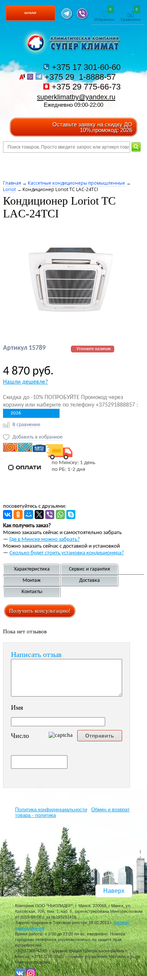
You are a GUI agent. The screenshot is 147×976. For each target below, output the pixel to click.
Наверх (113, 891)
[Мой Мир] (28, 514)
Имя (17, 707)
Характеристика (32, 569)
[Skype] (70, 514)
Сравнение (131, 14)
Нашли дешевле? (25, 382)
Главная (12, 183)
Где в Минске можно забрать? (44, 539)
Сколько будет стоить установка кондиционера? (66, 553)
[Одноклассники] (18, 514)
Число (20, 735)
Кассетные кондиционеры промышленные (76, 183)
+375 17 (85, 67)
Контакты (31, 592)
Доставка (89, 580)
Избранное (104, 14)
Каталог (30, 13)
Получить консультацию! (39, 611)
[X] (39, 514)
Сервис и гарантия (89, 569)
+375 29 (81, 77)
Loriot (9, 189)
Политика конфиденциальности (51, 809)
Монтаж (32, 580)
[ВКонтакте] (7, 514)
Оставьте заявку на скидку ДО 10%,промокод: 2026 (92, 127)
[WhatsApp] (60, 514)
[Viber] (49, 514)
